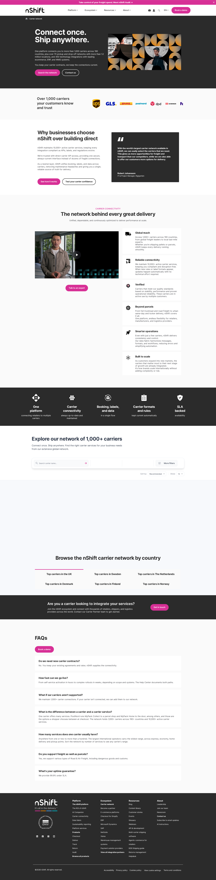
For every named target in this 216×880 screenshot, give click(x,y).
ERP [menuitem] (102, 820)
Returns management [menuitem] (137, 852)
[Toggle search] (159, 10)
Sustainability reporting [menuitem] (81, 824)
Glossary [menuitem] (132, 820)
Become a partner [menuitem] (108, 808)
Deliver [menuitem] (75, 840)
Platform (72, 10)
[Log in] (154, 10)
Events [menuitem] (131, 816)
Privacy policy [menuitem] (122, 870)
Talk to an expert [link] (77, 288)
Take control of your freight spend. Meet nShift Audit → (106, 2)
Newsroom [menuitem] (161, 812)
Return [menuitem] (75, 848)
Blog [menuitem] (130, 804)
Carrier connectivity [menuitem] (80, 816)
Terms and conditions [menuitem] (172, 870)
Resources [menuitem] (134, 800)
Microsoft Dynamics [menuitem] (109, 824)
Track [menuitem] (74, 844)
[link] (59, 574)
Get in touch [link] (159, 607)
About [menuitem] (160, 800)
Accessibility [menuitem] (109, 870)
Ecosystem (90, 10)
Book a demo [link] (44, 649)
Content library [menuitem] (135, 808)
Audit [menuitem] (74, 852)
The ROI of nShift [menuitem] (79, 808)
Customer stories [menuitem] (135, 812)
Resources (109, 10)
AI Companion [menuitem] (78, 812)
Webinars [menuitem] (132, 824)
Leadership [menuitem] (161, 804)
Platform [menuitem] (76, 800)
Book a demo (181, 10)
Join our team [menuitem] (162, 808)
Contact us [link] (70, 72)
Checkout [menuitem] (76, 836)
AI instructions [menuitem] (162, 824)
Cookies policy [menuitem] (135, 870)
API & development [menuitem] (136, 828)
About (126, 10)
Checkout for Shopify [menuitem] (109, 816)
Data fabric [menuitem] (76, 820)
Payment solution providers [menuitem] (112, 848)
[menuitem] (80, 804)
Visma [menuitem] (103, 836)
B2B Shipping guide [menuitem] (136, 848)
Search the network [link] (47, 72)
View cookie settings (152, 870)
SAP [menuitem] (102, 828)
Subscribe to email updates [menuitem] (168, 820)
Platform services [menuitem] (79, 828)
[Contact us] (149, 10)
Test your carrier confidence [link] (79, 181)
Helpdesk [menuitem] (132, 856)
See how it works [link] (49, 181)
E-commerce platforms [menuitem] (110, 812)
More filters (169, 463)
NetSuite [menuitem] (104, 832)
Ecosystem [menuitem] (106, 800)
